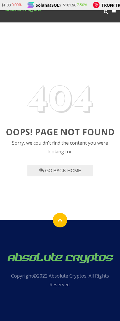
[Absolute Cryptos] (60, 257)
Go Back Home (63, 170)
